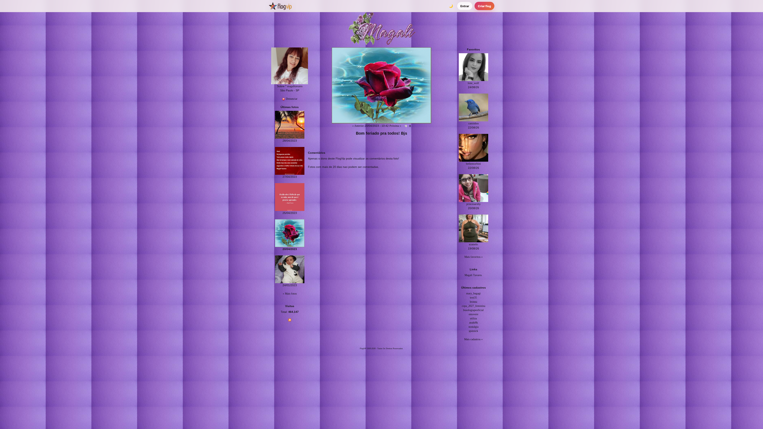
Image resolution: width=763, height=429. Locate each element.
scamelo (473, 244)
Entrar (464, 6)
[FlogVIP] (280, 6)
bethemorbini (473, 163)
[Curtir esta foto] (406, 126)
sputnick (473, 330)
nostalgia (473, 326)
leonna (473, 301)
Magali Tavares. (473, 275)
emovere (473, 314)
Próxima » (395, 125)
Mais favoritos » (473, 256)
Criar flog (484, 6)
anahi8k (473, 322)
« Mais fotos (290, 293)
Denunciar (291, 98)
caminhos (473, 123)
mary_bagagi (473, 293)
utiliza (473, 318)
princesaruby (473, 204)
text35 (473, 297)
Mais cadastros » (473, 339)
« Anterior (358, 125)
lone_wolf (473, 83)
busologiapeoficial (473, 310)
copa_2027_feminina (473, 305)
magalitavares (294, 86)
